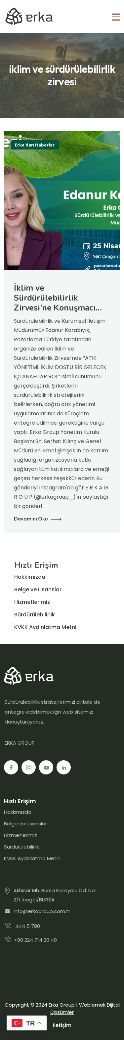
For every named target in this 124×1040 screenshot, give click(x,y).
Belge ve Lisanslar (38, 589)
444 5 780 (27, 926)
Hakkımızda (29, 577)
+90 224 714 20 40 (35, 939)
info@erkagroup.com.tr (42, 911)
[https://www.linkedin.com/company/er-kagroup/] (64, 767)
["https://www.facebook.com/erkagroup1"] (11, 767)
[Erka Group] (29, 16)
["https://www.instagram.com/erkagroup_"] (28, 767)
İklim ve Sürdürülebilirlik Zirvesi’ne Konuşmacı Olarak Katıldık (55, 302)
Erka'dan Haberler (35, 145)
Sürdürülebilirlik (34, 614)
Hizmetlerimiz (32, 602)
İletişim (62, 1025)
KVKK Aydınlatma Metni (45, 627)
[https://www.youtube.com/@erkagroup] (46, 767)
